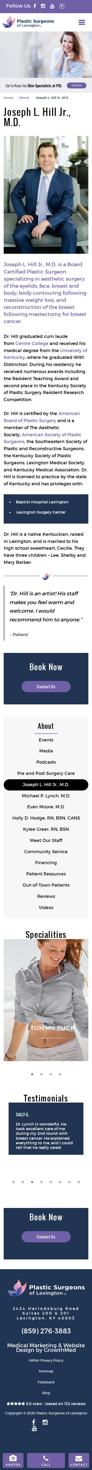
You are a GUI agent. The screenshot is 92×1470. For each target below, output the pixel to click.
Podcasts (46, 762)
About (24, 98)
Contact (78, 1465)
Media (46, 751)
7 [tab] (69, 1182)
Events (46, 740)
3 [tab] (51, 1074)
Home (8, 98)
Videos (46, 907)
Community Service (46, 851)
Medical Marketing (32, 1345)
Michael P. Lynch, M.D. (46, 796)
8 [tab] (79, 1182)
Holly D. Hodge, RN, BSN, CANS (46, 818)
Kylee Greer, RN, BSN (46, 829)
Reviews (46, 896)
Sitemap (46, 1371)
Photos (13, 1465)
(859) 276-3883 (46, 1331)
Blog (46, 1393)
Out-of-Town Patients (46, 885)
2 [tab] (41, 1074)
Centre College (31, 343)
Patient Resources (46, 874)
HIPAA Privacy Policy (46, 1360)
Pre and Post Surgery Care (46, 773)
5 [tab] (51, 1182)
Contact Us (46, 686)
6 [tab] (60, 1182)
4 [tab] (60, 1074)
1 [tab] (32, 1074)
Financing (46, 862)
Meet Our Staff (46, 840)
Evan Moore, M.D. (46, 807)
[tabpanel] (46, 1000)
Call (46, 1465)
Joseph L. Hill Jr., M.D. (46, 784)
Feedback (46, 1382)
